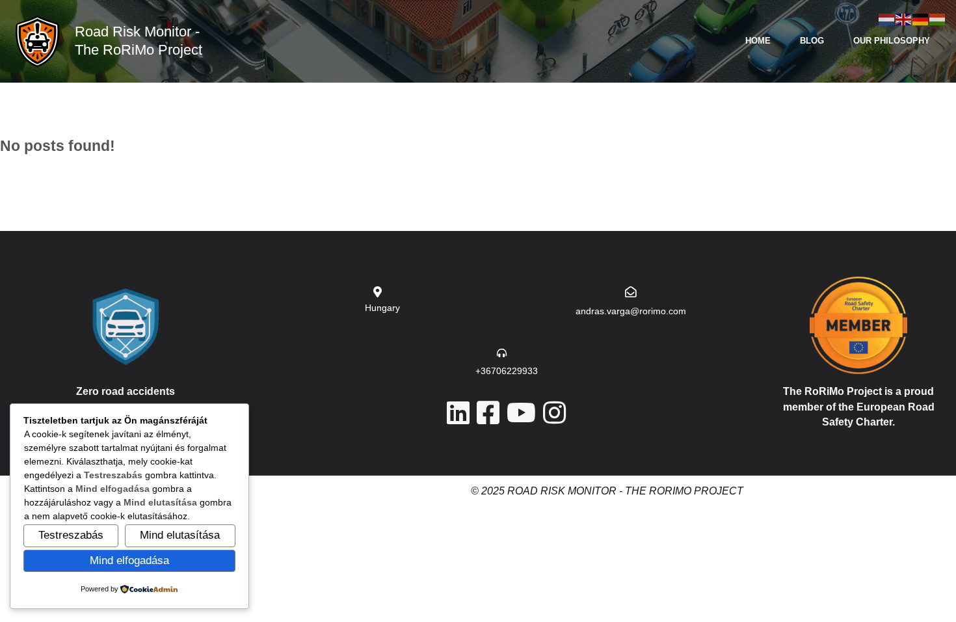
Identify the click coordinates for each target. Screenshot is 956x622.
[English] (904, 18)
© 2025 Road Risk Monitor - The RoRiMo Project (607, 490)
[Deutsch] (920, 18)
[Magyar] (937, 18)
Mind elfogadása (129, 560)
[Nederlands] (887, 18)
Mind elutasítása (180, 534)
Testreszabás (70, 534)
